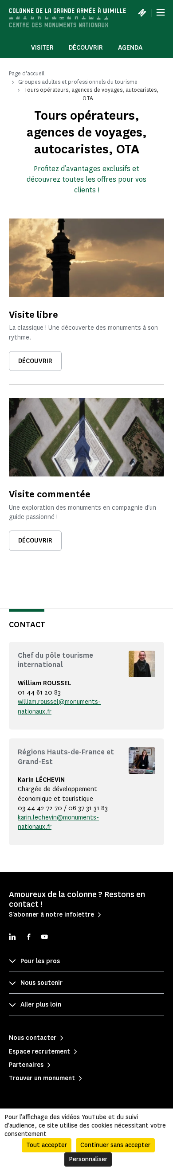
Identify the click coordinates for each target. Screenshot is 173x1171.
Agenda (130, 47)
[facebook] (28, 937)
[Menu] (161, 12)
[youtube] (44, 937)
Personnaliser (88, 1159)
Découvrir (86, 47)
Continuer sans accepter (115, 1145)
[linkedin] (12, 937)
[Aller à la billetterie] (142, 12)
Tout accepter (46, 1145)
